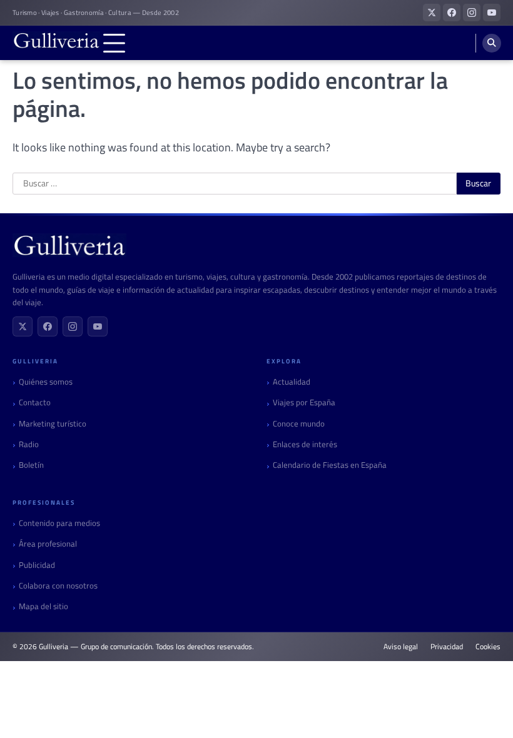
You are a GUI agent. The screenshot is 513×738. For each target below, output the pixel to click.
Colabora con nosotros (58, 586)
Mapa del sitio (43, 606)
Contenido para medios (59, 523)
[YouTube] (98, 326)
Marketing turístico (52, 424)
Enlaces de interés (305, 444)
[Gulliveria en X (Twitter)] (431, 12)
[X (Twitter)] (23, 326)
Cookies (487, 646)
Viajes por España (304, 402)
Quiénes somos (46, 382)
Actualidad (291, 382)
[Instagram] (73, 326)
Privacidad (446, 646)
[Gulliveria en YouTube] (491, 12)
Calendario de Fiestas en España (330, 465)
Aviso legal (400, 646)
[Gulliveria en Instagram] (471, 12)
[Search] (491, 43)
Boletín (31, 465)
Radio (29, 444)
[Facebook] (48, 326)
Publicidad (37, 565)
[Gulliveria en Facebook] (451, 12)
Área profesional (48, 544)
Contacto (35, 402)
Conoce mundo (299, 424)
